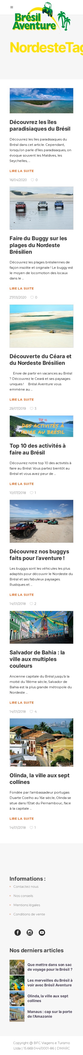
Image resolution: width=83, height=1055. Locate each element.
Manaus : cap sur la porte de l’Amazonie (49, 1014)
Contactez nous (25, 886)
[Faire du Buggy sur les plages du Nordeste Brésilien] (41, 208)
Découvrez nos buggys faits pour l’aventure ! (39, 554)
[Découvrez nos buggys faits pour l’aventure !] (41, 521)
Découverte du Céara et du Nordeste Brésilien (41, 359)
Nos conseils (23, 896)
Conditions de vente (29, 914)
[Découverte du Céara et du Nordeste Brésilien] (41, 326)
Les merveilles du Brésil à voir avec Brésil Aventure (50, 982)
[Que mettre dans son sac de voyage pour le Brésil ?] (17, 967)
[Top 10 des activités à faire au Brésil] (41, 426)
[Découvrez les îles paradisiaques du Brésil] (41, 100)
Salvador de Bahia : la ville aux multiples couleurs (37, 659)
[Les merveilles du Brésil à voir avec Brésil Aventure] (17, 982)
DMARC (63, 1048)
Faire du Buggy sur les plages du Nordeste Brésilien (38, 245)
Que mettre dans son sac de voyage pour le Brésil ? (50, 967)
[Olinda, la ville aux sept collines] (41, 742)
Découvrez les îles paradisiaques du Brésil (40, 125)
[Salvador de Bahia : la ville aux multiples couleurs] (41, 627)
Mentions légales (26, 905)
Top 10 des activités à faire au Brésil (38, 449)
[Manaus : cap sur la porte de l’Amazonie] (17, 1014)
